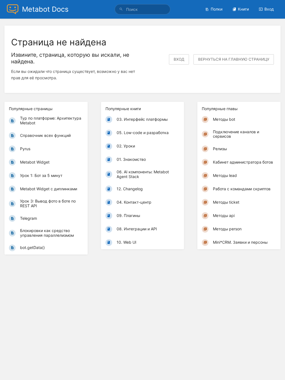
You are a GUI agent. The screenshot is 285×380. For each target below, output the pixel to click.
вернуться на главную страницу (233, 59)
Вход (269, 9)
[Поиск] (122, 9)
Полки (216, 9)
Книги (243, 9)
